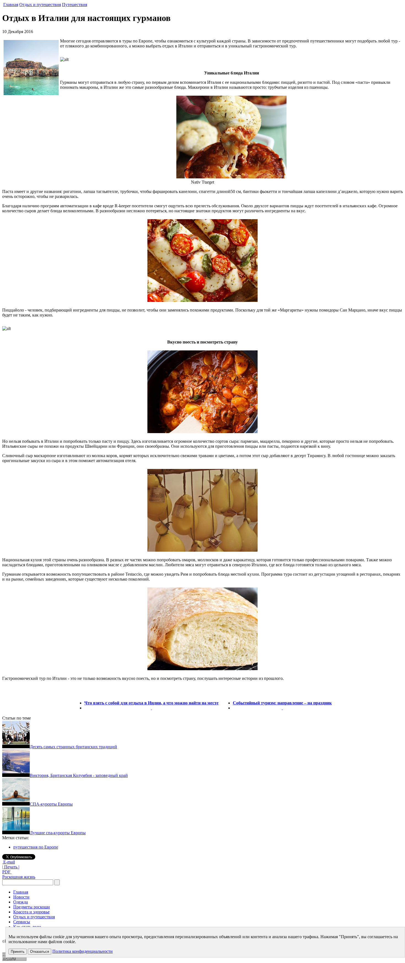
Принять (18, 951)
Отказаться (39, 951)
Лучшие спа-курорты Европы (58, 832)
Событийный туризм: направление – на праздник (282, 703)
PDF (7, 872)
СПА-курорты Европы (51, 804)
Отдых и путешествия (40, 4)
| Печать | (10, 867)
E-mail (8, 862)
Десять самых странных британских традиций (73, 746)
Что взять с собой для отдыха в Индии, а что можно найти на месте (151, 703)
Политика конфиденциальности (82, 951)
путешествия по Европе (35, 847)
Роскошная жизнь (18, 877)
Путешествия (74, 4)
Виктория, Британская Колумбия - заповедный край (79, 775)
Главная (10, 4)
